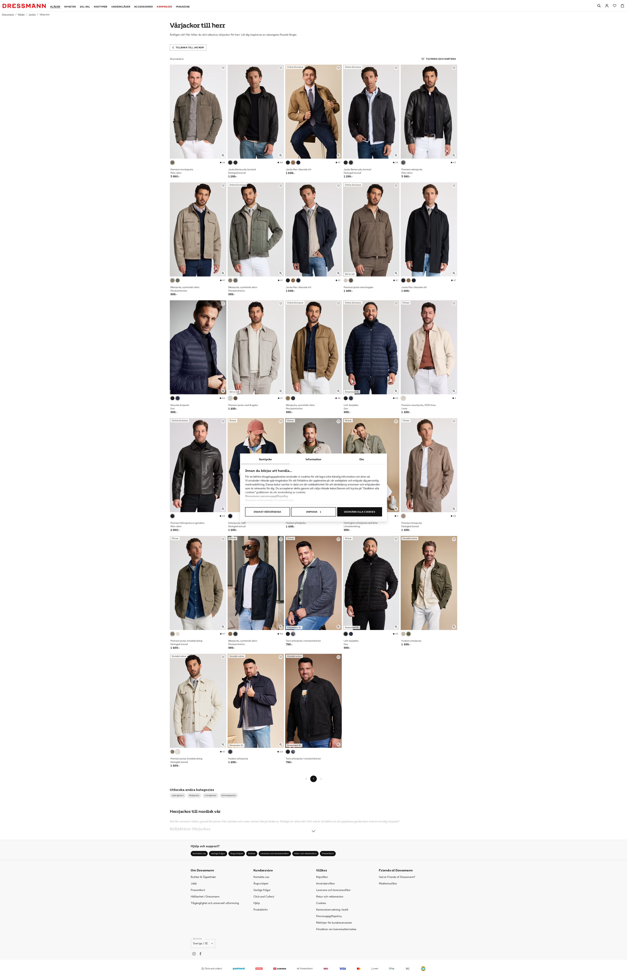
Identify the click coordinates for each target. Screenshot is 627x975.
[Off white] (403, 398)
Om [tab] (361, 459)
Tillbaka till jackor (190, 47)
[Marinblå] (235, 163)
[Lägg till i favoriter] (223, 68)
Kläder (21, 14)
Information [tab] (313, 459)
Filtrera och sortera (441, 59)
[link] (607, 6)
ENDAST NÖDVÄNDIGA (267, 512)
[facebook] (200, 954)
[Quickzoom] (223, 155)
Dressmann (8, 14)
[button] (178, 795)
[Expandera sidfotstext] (313, 825)
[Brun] (351, 280)
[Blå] (293, 398)
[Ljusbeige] (346, 280)
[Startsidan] (24, 6)
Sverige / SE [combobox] (200, 943)
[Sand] (172, 280)
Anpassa (312, 512)
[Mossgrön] (178, 280)
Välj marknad (197, 939)
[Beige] (178, 634)
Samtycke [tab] (265, 459)
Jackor (32, 14)
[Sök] (599, 6)
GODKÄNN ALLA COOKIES (359, 512)
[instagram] (194, 954)
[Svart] (230, 163)
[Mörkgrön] (172, 634)
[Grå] (172, 163)
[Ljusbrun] (293, 163)
